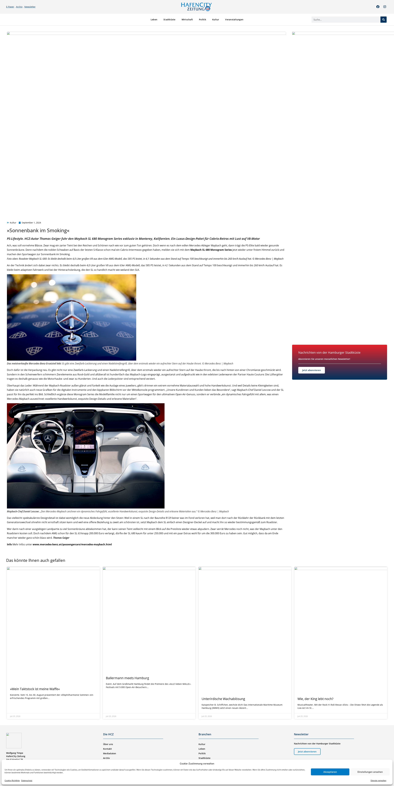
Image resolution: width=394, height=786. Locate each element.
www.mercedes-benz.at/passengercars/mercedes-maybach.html (72, 544)
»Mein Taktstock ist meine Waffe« (35, 689)
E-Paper (10, 6)
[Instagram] (385, 7)
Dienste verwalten (378, 780)
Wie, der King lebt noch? (315, 699)
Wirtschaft (187, 19)
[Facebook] (378, 7)
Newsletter (30, 6)
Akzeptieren (330, 771)
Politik (202, 19)
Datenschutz (26, 780)
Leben (154, 19)
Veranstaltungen (234, 19)
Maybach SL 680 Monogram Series (98, 239)
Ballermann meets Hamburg (127, 678)
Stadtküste (169, 19)
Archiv (19, 6)
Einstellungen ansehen (370, 771)
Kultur (215, 19)
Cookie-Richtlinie (12, 780)
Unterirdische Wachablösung (223, 699)
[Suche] (383, 19)
